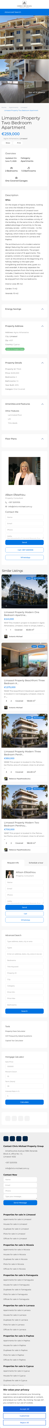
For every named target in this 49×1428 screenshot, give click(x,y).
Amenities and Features (17, 404)
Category (11, 986)
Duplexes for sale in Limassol (16, 1229)
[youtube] (20, 1118)
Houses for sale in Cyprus (14, 1376)
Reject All (24, 1422)
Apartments (13, 107)
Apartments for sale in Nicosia (16, 1249)
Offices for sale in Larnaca (14, 1329)
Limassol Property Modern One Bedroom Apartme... (21, 614)
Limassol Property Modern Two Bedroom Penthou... (21, 824)
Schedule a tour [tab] (36, 863)
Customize (24, 1416)
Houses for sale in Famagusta (16, 1285)
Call (25, 550)
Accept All (24, 1409)
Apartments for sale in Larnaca (16, 1310)
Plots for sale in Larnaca (13, 1325)
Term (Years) (10, 1081)
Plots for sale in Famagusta (15, 1294)
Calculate (24, 1102)
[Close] (46, 1387)
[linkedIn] (14, 1118)
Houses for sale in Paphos (14, 1345)
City (8, 979)
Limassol (24, 107)
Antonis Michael (16, 636)
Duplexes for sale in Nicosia (15, 1259)
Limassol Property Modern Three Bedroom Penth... (22, 753)
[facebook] (7, 1118)
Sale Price (9, 1062)
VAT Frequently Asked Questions (18, 1036)
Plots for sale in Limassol (14, 1234)
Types (9, 948)
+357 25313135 (14, 502)
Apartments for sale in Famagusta (18, 1280)
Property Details (13, 363)
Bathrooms (11, 1005)
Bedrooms (11, 960)
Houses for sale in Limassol (15, 1224)
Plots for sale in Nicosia (13, 1264)
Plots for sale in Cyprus (13, 1385)
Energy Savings (13, 309)
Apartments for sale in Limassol (17, 1219)
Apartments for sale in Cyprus (16, 1371)
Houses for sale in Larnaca (14, 1315)
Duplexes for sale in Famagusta (17, 1289)
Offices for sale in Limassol (15, 1238)
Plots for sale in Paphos (13, 1355)
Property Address (14, 326)
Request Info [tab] (13, 863)
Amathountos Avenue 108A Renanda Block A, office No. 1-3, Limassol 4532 (20, 1154)
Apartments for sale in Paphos (16, 1340)
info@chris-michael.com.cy (20, 506)
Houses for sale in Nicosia (14, 1254)
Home (4, 107)
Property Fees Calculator (15, 1031)
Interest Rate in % (12, 1091)
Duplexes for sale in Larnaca (15, 1320)
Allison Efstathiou (15, 494)
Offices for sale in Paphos (14, 1360)
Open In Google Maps (15, 349)
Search (24, 1011)
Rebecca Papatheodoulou (20, 779)
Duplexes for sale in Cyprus (15, 1380)
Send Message (20, 1203)
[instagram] (27, 1118)
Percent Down (11, 1072)
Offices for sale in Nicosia (14, 1269)
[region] (24, 1407)
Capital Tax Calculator (14, 1041)
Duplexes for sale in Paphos (15, 1350)
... (44, 626)
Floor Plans (11, 439)
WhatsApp (25, 557)
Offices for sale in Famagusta (16, 1299)
